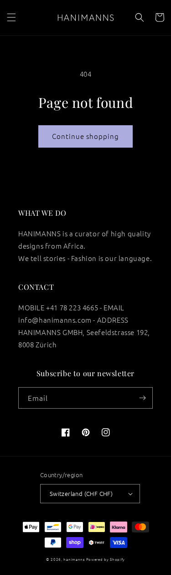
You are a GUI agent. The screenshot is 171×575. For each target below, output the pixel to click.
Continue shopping (85, 136)
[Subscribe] (142, 398)
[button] (11, 17)
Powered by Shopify (105, 559)
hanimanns (73, 559)
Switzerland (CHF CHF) (81, 493)
